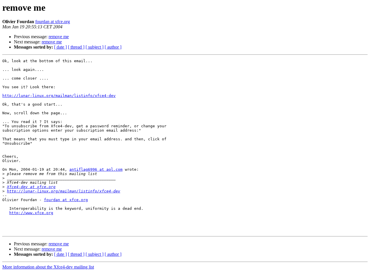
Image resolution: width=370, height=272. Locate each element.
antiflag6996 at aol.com (96, 169)
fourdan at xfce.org (52, 21)
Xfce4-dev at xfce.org (31, 187)
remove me (59, 36)
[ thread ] (76, 47)
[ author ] (113, 47)
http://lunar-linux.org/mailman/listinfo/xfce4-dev (59, 95)
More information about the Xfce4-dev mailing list (48, 266)
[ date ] (60, 47)
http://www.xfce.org (31, 213)
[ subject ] (94, 47)
